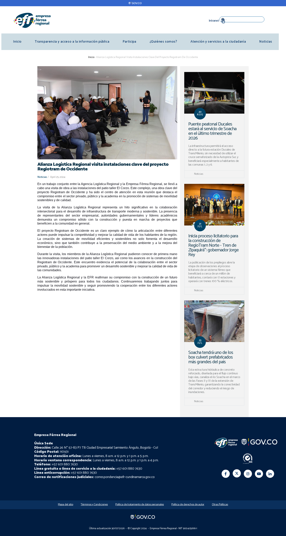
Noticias (265, 41)
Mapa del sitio (65, 504)
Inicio (17, 41)
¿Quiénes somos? (163, 41)
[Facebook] (226, 474)
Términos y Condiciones (94, 504)
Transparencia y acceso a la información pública (72, 41)
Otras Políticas (220, 504)
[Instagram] (248, 474)
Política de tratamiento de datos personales (139, 504)
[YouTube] (259, 474)
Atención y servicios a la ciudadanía (218, 41)
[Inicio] (32, 20)
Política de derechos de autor (187, 504)
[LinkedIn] (270, 474)
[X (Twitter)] (237, 473)
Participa (129, 41)
